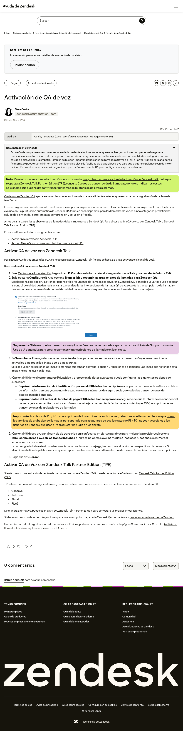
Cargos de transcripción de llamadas (101, 183)
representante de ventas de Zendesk (152, 517)
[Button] (8, 546)
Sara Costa (22, 109)
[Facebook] (169, 83)
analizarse (21, 221)
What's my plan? (169, 129)
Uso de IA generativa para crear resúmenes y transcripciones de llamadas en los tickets (69, 350)
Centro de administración (34, 273)
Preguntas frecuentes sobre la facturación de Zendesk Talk (121, 179)
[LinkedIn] (156, 83)
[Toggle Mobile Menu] (176, 6)
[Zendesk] (91, 670)
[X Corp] (163, 83)
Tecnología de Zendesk (96, 721)
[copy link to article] (176, 83)
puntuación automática (36, 211)
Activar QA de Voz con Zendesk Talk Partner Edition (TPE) (47, 243)
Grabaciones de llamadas (124, 366)
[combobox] (136, 566)
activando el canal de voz (138, 259)
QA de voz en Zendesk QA (19, 196)
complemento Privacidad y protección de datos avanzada (75, 377)
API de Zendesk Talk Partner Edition (70, 510)
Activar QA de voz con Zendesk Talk (34, 239)
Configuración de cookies (102, 705)
